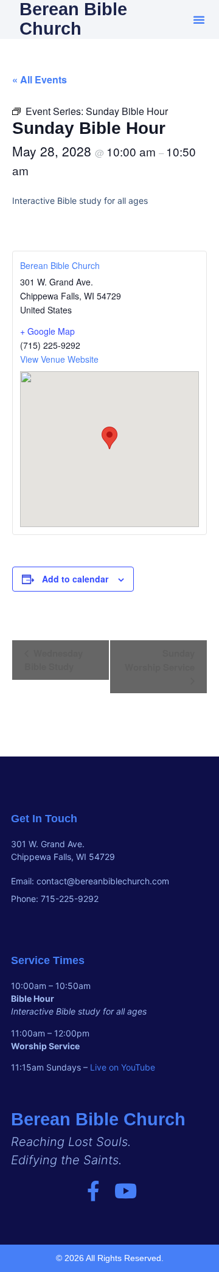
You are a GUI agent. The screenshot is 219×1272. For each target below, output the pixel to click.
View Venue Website (59, 359)
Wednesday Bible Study (53, 659)
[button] (199, 19)
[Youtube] (126, 1191)
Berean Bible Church (60, 265)
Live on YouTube (122, 1067)
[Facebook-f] (93, 1191)
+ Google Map (47, 331)
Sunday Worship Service (160, 660)
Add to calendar (75, 579)
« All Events (39, 79)
